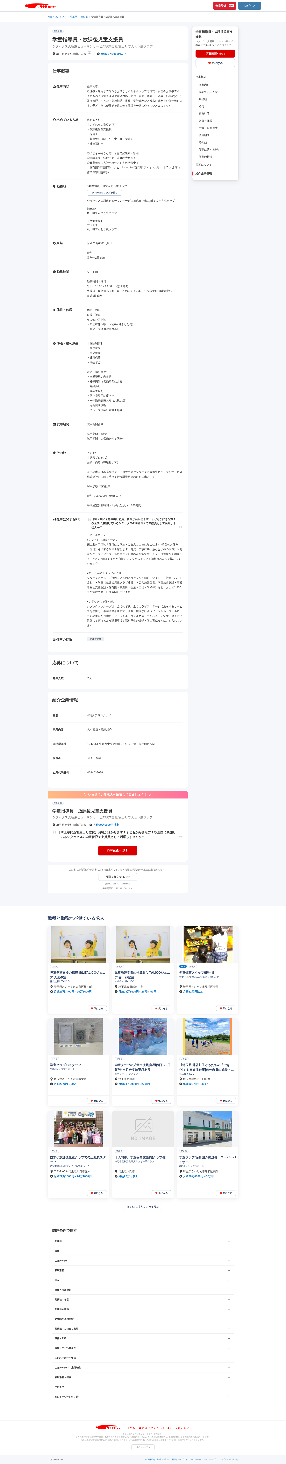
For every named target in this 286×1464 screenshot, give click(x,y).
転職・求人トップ (57, 16)
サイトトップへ (143, 1447)
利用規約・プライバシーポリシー (186, 1459)
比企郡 (84, 16)
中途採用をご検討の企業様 (157, 1459)
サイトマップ (210, 1459)
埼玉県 (73, 16)
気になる (217, 62)
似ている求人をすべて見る (143, 1206)
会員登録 (224, 5)
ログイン (249, 5)
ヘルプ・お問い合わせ (228, 1459)
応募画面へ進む (118, 850)
